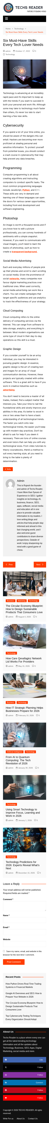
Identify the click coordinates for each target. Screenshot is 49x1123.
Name (6, 915)
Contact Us (33, 1119)
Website (6, 939)
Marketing (21, 601)
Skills (9, 469)
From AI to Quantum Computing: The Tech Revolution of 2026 (18, 760)
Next (38, 564)
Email (6, 927)
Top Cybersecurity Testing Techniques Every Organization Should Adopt (23, 1017)
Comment (8, 899)
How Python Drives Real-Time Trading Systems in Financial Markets (23, 985)
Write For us (8, 1119)
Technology (10, 54)
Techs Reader (36, 489)
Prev (11, 564)
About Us (21, 1119)
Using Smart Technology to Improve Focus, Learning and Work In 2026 (23, 812)
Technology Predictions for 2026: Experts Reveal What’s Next (22, 865)
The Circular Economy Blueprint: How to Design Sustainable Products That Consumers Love (24, 609)
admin (8, 51)
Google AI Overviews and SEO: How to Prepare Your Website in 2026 (24, 995)
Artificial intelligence (14, 752)
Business (10, 601)
